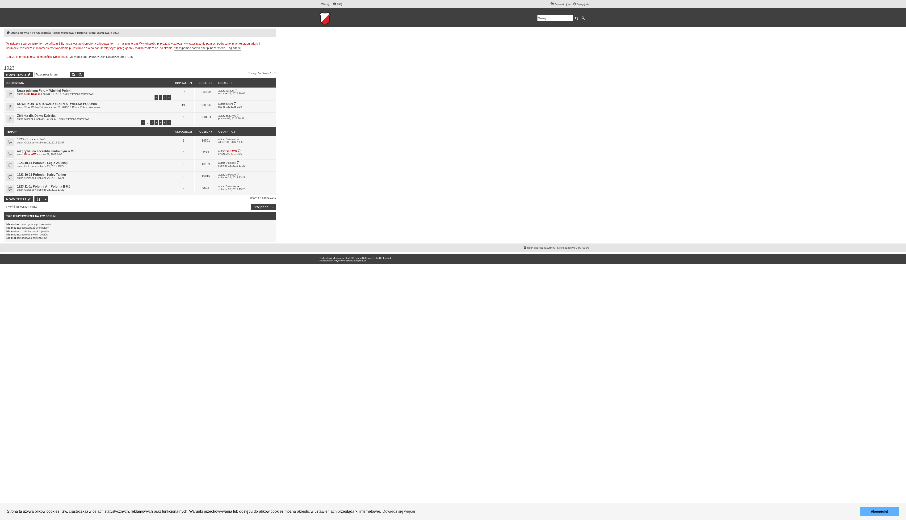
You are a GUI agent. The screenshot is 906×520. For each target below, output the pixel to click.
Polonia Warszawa (82, 93)
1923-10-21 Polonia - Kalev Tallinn (41, 174)
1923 (9, 68)
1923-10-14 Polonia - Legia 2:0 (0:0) (42, 163)
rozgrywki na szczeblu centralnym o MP (46, 151)
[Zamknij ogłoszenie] (272, 43)
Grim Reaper (32, 93)
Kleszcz (29, 118)
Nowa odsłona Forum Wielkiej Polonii (44, 90)
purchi (229, 103)
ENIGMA (231, 115)
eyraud (230, 90)
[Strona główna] (339, 17)
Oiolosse (29, 142)
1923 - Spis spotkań (31, 139)
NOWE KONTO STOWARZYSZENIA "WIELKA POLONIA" (57, 104)
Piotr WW (30, 154)
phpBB (348, 258)
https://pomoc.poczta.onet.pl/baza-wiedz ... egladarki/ (207, 48)
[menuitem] (337, 4)
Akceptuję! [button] (879, 511)
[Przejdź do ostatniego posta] (236, 90)
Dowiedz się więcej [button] (398, 511)
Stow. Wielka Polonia (36, 107)
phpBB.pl (361, 260)
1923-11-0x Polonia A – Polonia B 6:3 (43, 186)
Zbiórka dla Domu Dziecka (36, 115)
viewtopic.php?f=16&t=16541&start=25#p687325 (101, 57)
